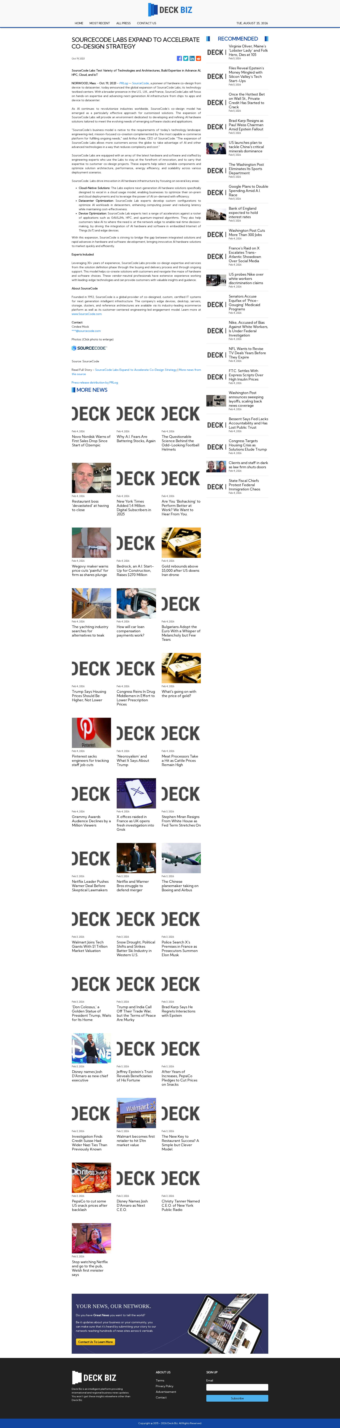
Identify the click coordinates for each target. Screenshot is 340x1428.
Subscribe (237, 1398)
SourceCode (140, 83)
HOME (79, 23)
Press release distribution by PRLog (95, 382)
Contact (161, 1397)
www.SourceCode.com (87, 314)
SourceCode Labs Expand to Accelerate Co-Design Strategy (136, 370)
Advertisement (166, 1392)
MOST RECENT (100, 23)
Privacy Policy (164, 1386)
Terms (160, 1380)
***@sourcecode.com (86, 331)
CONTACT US (146, 23)
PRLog (123, 83)
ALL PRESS (123, 23)
